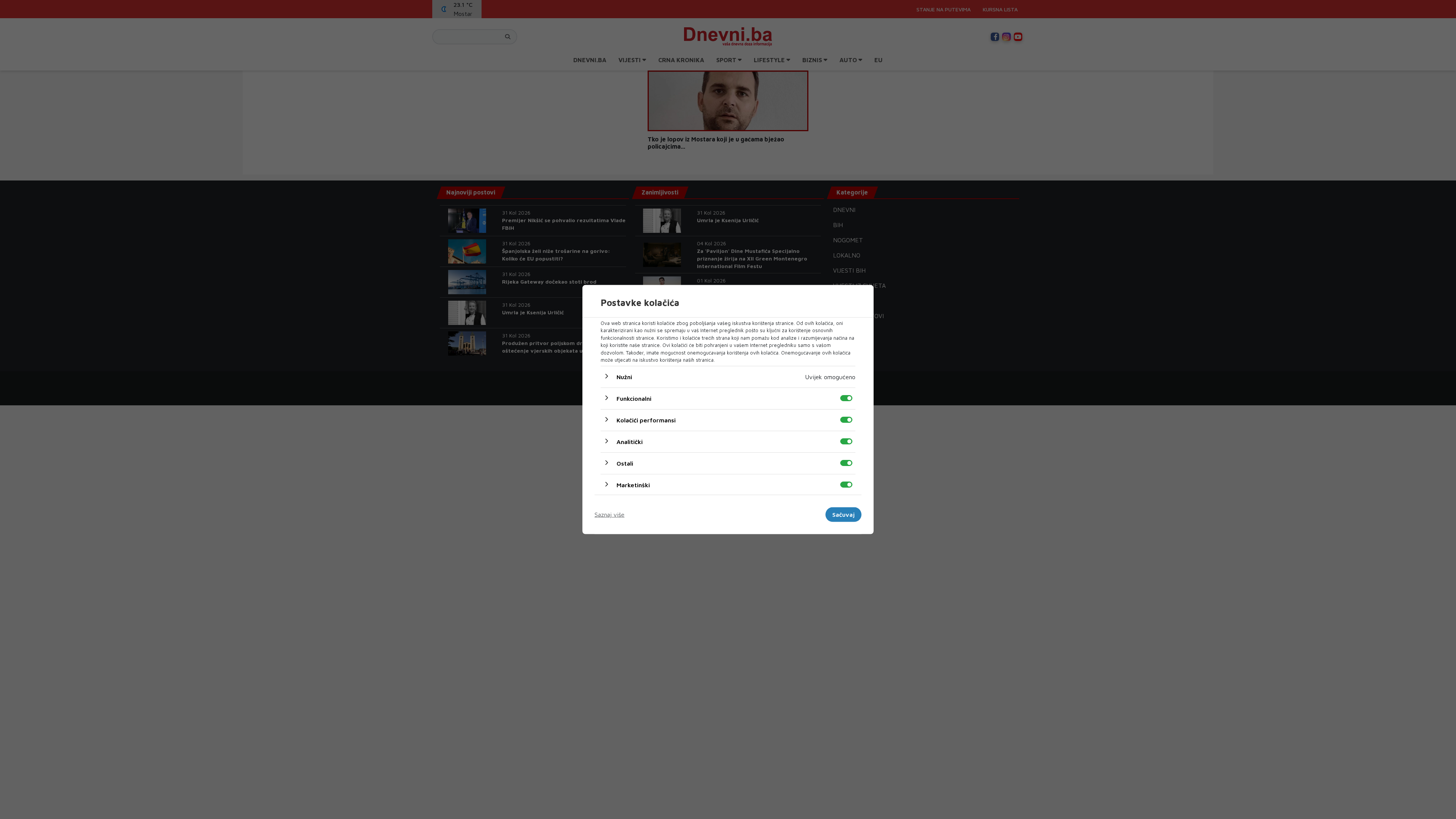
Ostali (625, 463)
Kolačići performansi (646, 419)
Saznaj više (609, 514)
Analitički (630, 441)
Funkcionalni (634, 398)
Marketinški (633, 484)
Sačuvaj (843, 514)
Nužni (624, 376)
